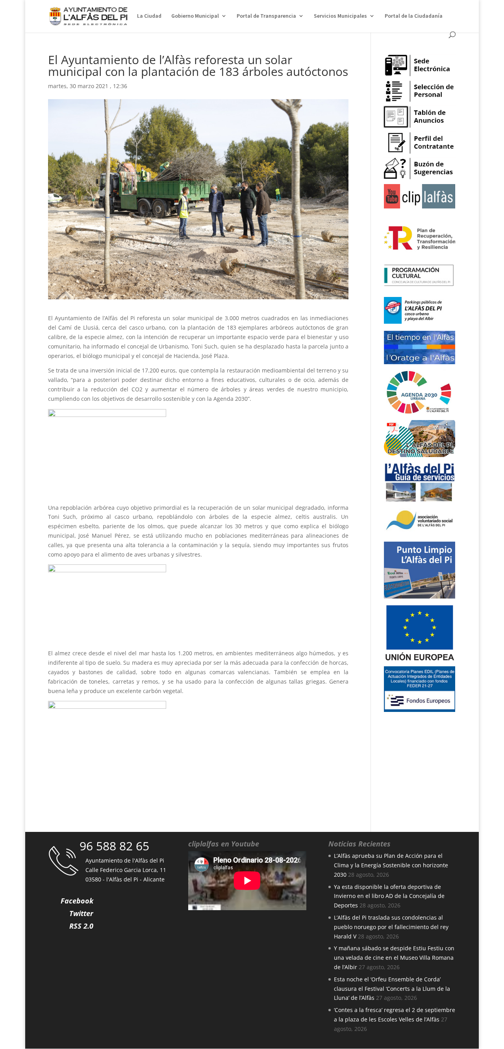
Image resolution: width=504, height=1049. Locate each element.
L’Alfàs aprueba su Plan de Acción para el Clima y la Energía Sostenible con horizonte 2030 (391, 865)
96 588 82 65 (114, 846)
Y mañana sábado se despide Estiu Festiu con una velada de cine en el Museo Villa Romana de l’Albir (394, 957)
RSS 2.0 (81, 926)
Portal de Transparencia (266, 16)
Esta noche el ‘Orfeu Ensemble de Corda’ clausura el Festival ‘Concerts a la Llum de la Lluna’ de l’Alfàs (392, 988)
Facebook (77, 900)
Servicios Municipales (340, 16)
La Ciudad (149, 16)
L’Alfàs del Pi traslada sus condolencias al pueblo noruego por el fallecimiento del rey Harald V (391, 927)
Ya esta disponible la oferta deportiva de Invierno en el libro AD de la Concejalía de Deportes (389, 896)
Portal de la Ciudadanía (414, 16)
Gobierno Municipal (195, 16)
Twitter (81, 913)
